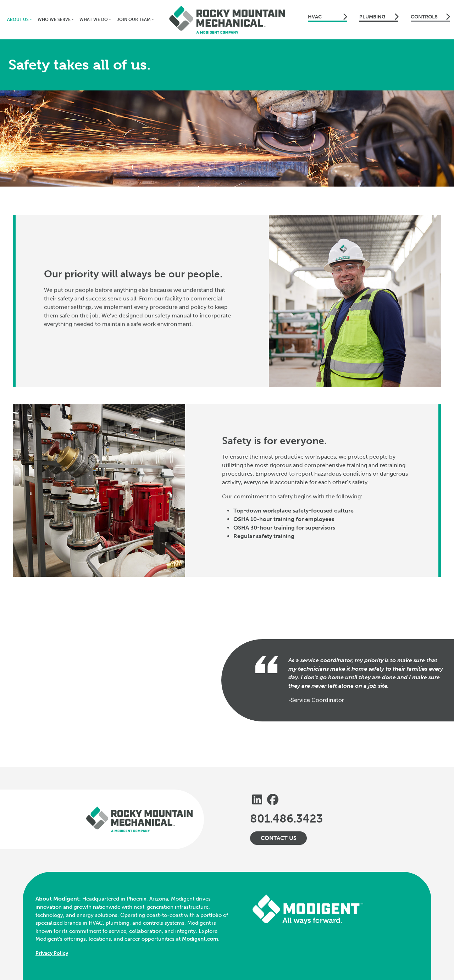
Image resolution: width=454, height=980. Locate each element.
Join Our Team (134, 19)
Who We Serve (54, 19)
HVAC (315, 17)
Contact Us (279, 838)
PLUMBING (372, 17)
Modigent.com (200, 939)
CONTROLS (424, 17)
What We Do (93, 19)
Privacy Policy (51, 953)
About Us (18, 19)
